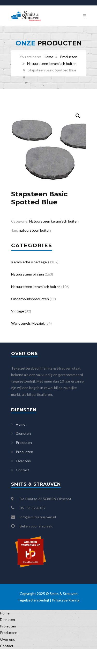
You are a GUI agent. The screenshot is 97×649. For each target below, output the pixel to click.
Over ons (23, 461)
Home (48, 57)
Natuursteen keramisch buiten (52, 63)
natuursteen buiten (35, 230)
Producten (68, 57)
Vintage (17, 311)
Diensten (23, 433)
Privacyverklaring (65, 600)
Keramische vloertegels (30, 262)
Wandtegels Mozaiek (28, 323)
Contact (22, 470)
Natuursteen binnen (27, 274)
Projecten (24, 442)
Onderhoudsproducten (30, 299)
